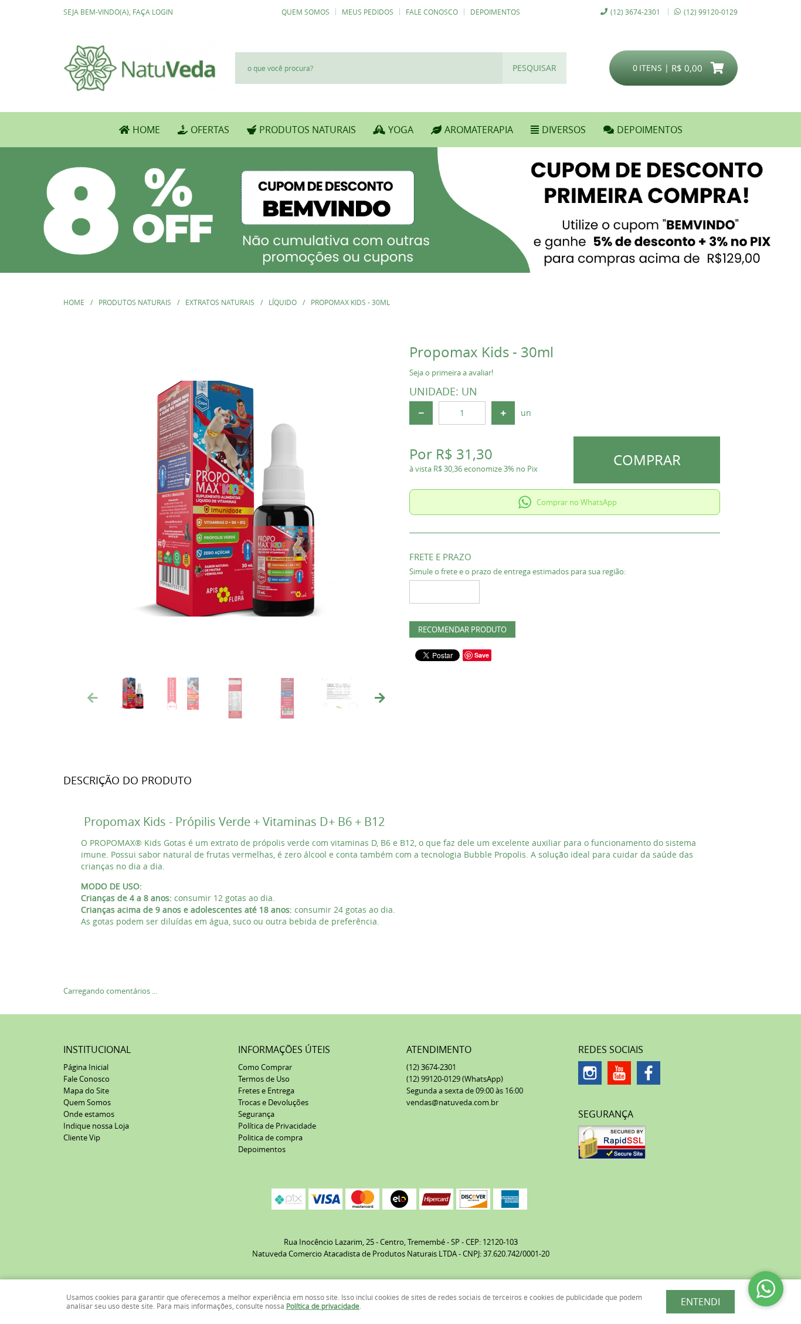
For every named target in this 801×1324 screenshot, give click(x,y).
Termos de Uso (264, 1079)
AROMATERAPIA (478, 129)
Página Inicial (85, 1067)
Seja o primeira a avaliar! (451, 372)
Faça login (153, 11)
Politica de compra (270, 1137)
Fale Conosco (432, 11)
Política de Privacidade (277, 1125)
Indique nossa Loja (96, 1125)
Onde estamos (88, 1114)
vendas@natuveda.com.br (452, 1102)
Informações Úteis (284, 1049)
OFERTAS (210, 129)
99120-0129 (711, 11)
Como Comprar (265, 1067)
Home (146, 129)
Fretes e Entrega (266, 1090)
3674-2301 (635, 11)
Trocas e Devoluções (273, 1102)
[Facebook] (648, 1073)
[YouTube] (619, 1073)
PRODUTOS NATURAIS (307, 129)
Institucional (97, 1049)
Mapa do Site (86, 1090)
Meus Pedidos (367, 11)
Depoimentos (495, 11)
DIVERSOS (564, 129)
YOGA (400, 129)
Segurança (256, 1114)
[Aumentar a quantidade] (503, 413)
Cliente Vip (81, 1137)
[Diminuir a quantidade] (421, 413)
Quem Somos (305, 11)
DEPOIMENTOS (650, 129)
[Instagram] (590, 1073)
